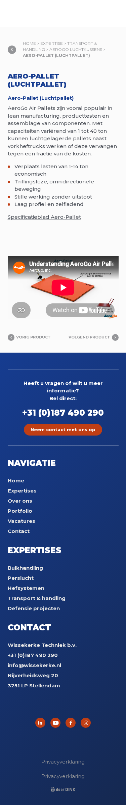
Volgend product (89, 337)
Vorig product (33, 337)
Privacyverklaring (63, 761)
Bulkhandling (25, 568)
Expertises (22, 490)
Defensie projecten (34, 608)
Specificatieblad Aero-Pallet (44, 217)
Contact (19, 531)
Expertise (51, 43)
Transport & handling (37, 598)
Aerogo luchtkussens (75, 49)
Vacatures (21, 521)
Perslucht (21, 578)
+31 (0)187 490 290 (63, 413)
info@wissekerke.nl (34, 665)
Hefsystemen (26, 588)
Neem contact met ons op (63, 429)
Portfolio (20, 511)
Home (29, 43)
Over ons (20, 501)
